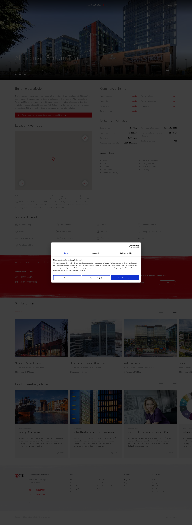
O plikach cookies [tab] (126, 253)
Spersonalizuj (95, 278)
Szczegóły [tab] (96, 253)
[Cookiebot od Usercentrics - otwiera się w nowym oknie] (130, 246)
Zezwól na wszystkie (125, 278)
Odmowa (67, 278)
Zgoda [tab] (66, 253)
